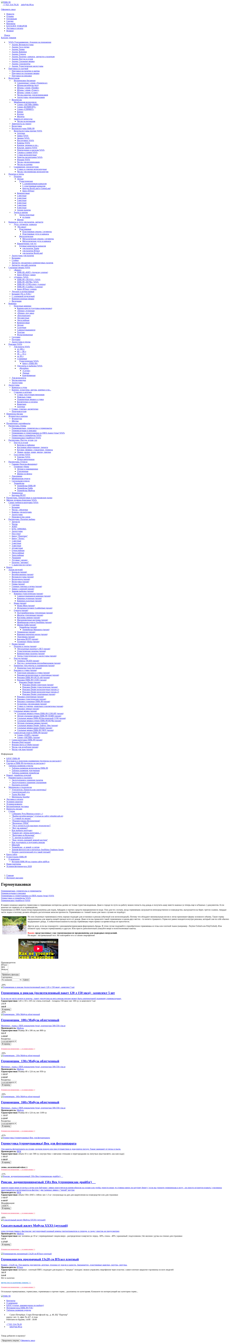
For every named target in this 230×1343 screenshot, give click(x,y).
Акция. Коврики (19, 52)
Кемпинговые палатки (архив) (31, 653)
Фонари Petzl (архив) (21, 742)
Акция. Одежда (19, 54)
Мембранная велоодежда (25, 102)
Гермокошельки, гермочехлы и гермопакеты (32, 428)
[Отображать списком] (2, 982)
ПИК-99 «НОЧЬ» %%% (28, 282)
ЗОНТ (14, 526)
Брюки (20, 112)
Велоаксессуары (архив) (23, 577)
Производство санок (21, 517)
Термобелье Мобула (26, 490)
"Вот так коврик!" (20, 828)
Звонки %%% (23, 138)
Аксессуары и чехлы (21, 342)
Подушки (16, 339)
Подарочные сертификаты (18, 423)
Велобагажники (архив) (22, 574)
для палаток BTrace (31, 251)
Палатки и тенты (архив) (25, 646)
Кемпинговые (23, 193)
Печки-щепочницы (25, 459)
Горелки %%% (23, 457)
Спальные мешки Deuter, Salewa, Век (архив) (37, 725)
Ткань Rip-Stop (18, 794)
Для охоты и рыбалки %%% (29, 366)
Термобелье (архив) (28, 627)
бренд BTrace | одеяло (27, 289)
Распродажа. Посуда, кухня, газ (23, 440)
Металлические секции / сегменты (38, 239)
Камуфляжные (29, 375)
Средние (16, 505)
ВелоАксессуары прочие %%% (28, 131)
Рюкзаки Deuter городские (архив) (38, 685)
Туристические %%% (29, 361)
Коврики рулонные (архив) (29, 598)
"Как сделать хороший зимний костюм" (30, 840)
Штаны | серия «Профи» (28, 88)
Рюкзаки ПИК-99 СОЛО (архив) (32, 680)
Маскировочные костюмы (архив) (32, 620)
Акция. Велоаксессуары (23, 44)
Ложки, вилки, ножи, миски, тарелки (34, 452)
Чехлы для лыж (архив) (22, 749)
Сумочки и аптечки (23, 392)
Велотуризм (14, 78)
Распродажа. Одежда (18, 462)
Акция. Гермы (18, 49)
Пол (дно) (16, 534)
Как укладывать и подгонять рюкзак (28, 842)
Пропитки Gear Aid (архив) (29, 668)
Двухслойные (23, 320)
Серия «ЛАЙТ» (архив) (27, 735)
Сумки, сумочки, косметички (25, 409)
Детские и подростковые (23, 291)
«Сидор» (26, 370)
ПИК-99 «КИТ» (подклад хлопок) (32, 272)
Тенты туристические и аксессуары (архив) (36, 656)
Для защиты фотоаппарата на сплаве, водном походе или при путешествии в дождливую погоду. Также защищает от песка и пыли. (61, 1149)
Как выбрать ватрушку (22, 830)
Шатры (20, 219)
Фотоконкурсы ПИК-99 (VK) (19, 1308)
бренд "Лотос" (18, 538)
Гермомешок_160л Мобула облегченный (30, 1102)
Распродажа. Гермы (17, 426)
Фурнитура (17, 418)
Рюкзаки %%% (15, 344)
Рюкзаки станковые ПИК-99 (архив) (33, 701)
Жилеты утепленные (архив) (30, 615)
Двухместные (23, 318)
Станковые (22, 358)
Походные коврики (22, 306)
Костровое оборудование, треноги (32, 447)
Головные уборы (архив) (28, 641)
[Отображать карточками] (5, 982)
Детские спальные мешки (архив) (32, 723)
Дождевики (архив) (26, 637)
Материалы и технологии (20, 787)
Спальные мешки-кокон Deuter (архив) (34, 728)
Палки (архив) (18, 644)
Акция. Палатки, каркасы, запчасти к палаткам (33, 56)
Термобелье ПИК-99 (26, 486)
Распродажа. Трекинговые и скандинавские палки (29, 498)
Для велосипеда (19, 378)
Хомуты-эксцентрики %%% (29, 157)
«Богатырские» (24, 315)
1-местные (21, 195)
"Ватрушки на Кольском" (23, 835)
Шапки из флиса (24, 474)
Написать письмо (14, 809)
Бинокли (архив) (19, 572)
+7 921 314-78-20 (11, 4)
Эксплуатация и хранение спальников (29, 782)
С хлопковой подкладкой (23, 296)
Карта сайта (11, 854)
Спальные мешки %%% (19, 267)
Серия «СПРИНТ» (25, 109)
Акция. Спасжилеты (21, 64)
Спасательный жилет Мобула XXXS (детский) (34, 1225)
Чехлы (15, 524)
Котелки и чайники (26, 445)
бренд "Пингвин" (20, 536)
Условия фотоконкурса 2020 (19, 866)
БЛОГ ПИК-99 (13, 758)
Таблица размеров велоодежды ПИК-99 (30, 768)
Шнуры (15, 421)
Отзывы (10, 16)
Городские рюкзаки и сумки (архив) (33, 673)
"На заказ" (21, 227)
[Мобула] (4, 969)
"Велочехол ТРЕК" (20, 823)
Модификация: (8, 1203)
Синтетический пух (21, 792)
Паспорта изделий (20, 785)
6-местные (21, 207)
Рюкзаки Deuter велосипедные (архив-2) (40, 692)
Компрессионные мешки (23, 299)
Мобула (20, 1028)
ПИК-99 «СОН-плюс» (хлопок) (31, 284)
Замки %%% (22, 136)
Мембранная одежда (21, 478)
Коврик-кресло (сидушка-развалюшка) (34, 308)
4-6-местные (17, 548)
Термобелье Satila (25, 488)
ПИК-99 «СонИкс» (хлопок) (30, 287)
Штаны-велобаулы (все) (28, 85)
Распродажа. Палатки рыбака (22, 519)
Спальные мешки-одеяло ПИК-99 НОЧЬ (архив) (39, 721)
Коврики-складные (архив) (29, 601)
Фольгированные (25, 335)
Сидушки (16, 337)
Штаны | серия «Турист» (28, 90)
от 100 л (20, 349)
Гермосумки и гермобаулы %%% (26, 435)
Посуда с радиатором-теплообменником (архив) (39, 663)
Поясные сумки (24, 397)
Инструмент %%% (25, 140)
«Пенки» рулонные (26, 311)
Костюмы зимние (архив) (28, 617)
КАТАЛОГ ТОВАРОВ (16, 26)
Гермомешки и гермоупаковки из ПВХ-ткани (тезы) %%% (38, 433)
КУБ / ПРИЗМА (19, 529)
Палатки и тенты (16, 174)
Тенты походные (26, 215)
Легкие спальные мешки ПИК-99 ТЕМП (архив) (39, 716)
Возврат (10, 31)
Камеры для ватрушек (22, 512)
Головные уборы (21, 466)
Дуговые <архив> (20, 560)
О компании (14, 859)
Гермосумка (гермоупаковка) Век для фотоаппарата (38, 1143)
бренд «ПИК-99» (30, 363)
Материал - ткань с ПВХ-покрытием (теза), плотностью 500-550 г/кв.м (33, 1026)
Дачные (25, 373)
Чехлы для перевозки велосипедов (32, 171)
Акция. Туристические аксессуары (27, 66)
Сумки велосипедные (27, 155)
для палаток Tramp (30, 248)
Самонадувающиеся (26, 330)
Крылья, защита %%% (27, 148)
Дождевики (17, 476)
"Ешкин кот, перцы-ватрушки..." (26, 833)
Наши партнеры (13, 864)
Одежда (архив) (21, 610)
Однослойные (18, 550)
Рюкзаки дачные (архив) (28, 709)
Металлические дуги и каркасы (36, 241)
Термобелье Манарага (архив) (35, 629)
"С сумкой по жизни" (21, 818)
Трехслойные (18, 555)
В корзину (6, 1009)
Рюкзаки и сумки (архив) (25, 670)
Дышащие (16, 557)
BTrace (20, 1267)
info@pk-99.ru (27, 4)
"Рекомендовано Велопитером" (26, 821)
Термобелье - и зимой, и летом (25, 847)
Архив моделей (16, 569)
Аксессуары (17, 382)
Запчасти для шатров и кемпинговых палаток (32, 263)
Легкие (20, 179)
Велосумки (17, 126)
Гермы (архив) (18, 584)
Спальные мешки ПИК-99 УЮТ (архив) (35, 730)
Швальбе (16, 845)
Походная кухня (19, 411)
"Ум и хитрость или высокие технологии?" (31, 825)
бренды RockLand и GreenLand (36, 188)
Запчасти (16, 522)
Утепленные (22, 471)
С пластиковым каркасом (33, 186)
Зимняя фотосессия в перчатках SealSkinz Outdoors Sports (38, 849)
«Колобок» (24, 368)
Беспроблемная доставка (17, 806)
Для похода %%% (22, 347)
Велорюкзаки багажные (25, 80)
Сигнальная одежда (21, 481)
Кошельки (21, 404)
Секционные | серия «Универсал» (32, 83)
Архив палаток (24, 210)
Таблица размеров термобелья (25, 773)
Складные (21, 327)
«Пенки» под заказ (25, 313)
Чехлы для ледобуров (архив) (25, 747)
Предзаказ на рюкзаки (22, 76)
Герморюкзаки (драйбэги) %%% (26, 438)
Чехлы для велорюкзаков (28, 162)
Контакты (10, 23)
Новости (10, 14)
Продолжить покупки (10, 1341)
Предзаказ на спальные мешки (25, 73)
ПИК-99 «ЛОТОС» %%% (28, 279)
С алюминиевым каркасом (34, 183)
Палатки (18, 176)
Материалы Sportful (20, 797)
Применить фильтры (10, 975)
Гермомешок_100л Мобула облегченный (30, 1020)
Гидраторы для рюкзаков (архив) (32, 704)
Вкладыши (17, 301)
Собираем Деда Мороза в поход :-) (27, 813)
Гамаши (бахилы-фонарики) (24, 464)
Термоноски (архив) (26, 632)
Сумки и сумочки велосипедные (32, 169)
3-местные (21, 200)
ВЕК (19, 1151)
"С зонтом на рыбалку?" (23, 837)
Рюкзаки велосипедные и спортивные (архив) (38, 675)
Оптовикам (11, 19)
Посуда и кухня (21, 442)
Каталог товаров (8, 37)
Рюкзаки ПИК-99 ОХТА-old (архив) (33, 677)
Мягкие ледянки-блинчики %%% (21, 500)
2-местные (21, 198)
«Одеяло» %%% (21, 277)
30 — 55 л (21, 354)
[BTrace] (4, 965)
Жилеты (20, 116)
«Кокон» (18, 270)
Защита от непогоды (23, 119)
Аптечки (21, 133)
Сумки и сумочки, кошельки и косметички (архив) (40, 706)
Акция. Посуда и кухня (22, 59)
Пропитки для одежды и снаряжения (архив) (34, 665)
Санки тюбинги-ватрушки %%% (23, 502)
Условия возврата (14, 804)
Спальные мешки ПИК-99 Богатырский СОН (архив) (41, 718)
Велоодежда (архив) (21, 579)
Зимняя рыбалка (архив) (23, 591)
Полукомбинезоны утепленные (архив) (35, 613)
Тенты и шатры (21, 212)
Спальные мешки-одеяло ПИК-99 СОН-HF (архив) (40, 713)
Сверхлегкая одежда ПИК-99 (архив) (31, 733)
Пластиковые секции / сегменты (37, 231)
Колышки (16, 258)
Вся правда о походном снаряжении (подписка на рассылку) (33, 761)
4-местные (21, 203)
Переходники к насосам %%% (30, 150)
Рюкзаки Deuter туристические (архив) (40, 687)
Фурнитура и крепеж (18, 416)
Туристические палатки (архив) (31, 651)
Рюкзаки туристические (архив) (31, 699)
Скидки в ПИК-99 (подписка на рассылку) (25, 763)
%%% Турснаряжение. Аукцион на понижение (30, 42)
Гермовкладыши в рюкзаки (24, 430)
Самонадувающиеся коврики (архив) (34, 596)
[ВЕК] (4, 967)
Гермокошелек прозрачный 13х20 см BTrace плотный (40, 1259)
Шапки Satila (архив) (26, 625)
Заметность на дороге (21, 124)
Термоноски (17, 493)
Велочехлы (17, 100)
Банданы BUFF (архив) (27, 639)
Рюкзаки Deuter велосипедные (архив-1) (40, 689)
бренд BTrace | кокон (26, 275)
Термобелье (19, 483)
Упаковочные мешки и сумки (30, 399)
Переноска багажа (14, 414)
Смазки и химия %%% (27, 152)
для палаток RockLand (32, 253)
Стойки (15, 260)
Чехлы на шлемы (24, 164)
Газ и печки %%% (22, 454)
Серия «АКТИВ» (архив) (28, 737)
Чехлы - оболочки (20, 510)
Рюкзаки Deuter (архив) (29, 682)
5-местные (21, 205)
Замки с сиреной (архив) (23, 589)
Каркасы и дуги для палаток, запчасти (26, 222)
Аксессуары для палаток (23, 255)
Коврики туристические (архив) (28, 593)
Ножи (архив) (20, 603)
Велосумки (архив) (20, 581)
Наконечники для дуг (27, 243)
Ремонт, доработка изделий (18, 775)
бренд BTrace (28, 191)
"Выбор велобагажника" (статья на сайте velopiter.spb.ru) (37, 816)
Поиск (7, 35)
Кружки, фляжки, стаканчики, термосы (35, 450)
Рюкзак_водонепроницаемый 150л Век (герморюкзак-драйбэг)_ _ (48, 1182)
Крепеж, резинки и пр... (28, 145)
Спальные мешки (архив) (25, 711)
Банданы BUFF (19, 495)
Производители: (8, 962)
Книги (9, 567)
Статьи (12, 811)
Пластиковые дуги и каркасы (35, 234)
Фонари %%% (23, 160)
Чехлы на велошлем (26, 121)
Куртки (20, 114)
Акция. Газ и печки (20, 47)
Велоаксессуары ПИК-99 (23, 128)
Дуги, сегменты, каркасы (25, 224)
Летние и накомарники (27, 469)
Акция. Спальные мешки (23, 61)
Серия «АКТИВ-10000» (28, 104)
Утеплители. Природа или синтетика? (29, 790)
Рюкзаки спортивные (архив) (30, 697)
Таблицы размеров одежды (21, 766)
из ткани (26, 217)
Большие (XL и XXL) (21, 294)
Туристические (26, 181)
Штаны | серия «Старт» (27, 92)
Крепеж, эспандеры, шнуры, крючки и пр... (31, 390)
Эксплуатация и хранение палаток (27, 780)
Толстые (21, 332)
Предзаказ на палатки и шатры (26, 71)
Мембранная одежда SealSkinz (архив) (34, 622)
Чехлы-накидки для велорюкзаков (32, 95)
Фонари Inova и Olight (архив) (25, 744)
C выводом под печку (22, 565)
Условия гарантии (14, 801)
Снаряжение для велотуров (26, 167)
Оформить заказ (8, 9)
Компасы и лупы (19, 387)
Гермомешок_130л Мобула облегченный (30, 1061)
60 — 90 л (21, 351)
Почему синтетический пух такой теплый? (31, 852)
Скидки (9, 21)
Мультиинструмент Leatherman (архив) (34, 608)
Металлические (26, 236)
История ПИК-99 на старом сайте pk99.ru (30, 861)
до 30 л (20, 356)
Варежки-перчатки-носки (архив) (32, 634)
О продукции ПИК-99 (16, 857)
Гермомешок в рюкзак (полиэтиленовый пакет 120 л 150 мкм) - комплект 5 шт (58, 993)
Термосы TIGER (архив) (28, 661)
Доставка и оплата (14, 28)
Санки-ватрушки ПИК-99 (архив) (27, 740)
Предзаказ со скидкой (18, 68)
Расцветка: (6, 1039)
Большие (16, 507)
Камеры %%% (23, 143)
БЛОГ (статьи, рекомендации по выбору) (25, 1305)
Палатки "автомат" (20, 562)
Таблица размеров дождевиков (26, 770)
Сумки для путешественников (30, 394)
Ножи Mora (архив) (26, 605)
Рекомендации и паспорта (20, 778)
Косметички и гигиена (27, 402)
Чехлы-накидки (19, 380)
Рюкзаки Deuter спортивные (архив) (38, 694)
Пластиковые (25, 229)
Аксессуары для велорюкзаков (31, 97)
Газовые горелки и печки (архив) (27, 586)
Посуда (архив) (21, 658)
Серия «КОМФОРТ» (26, 107)
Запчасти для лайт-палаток (24, 265)
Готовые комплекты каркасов (32, 246)
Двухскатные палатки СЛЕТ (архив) (33, 649)
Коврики (13, 303)
